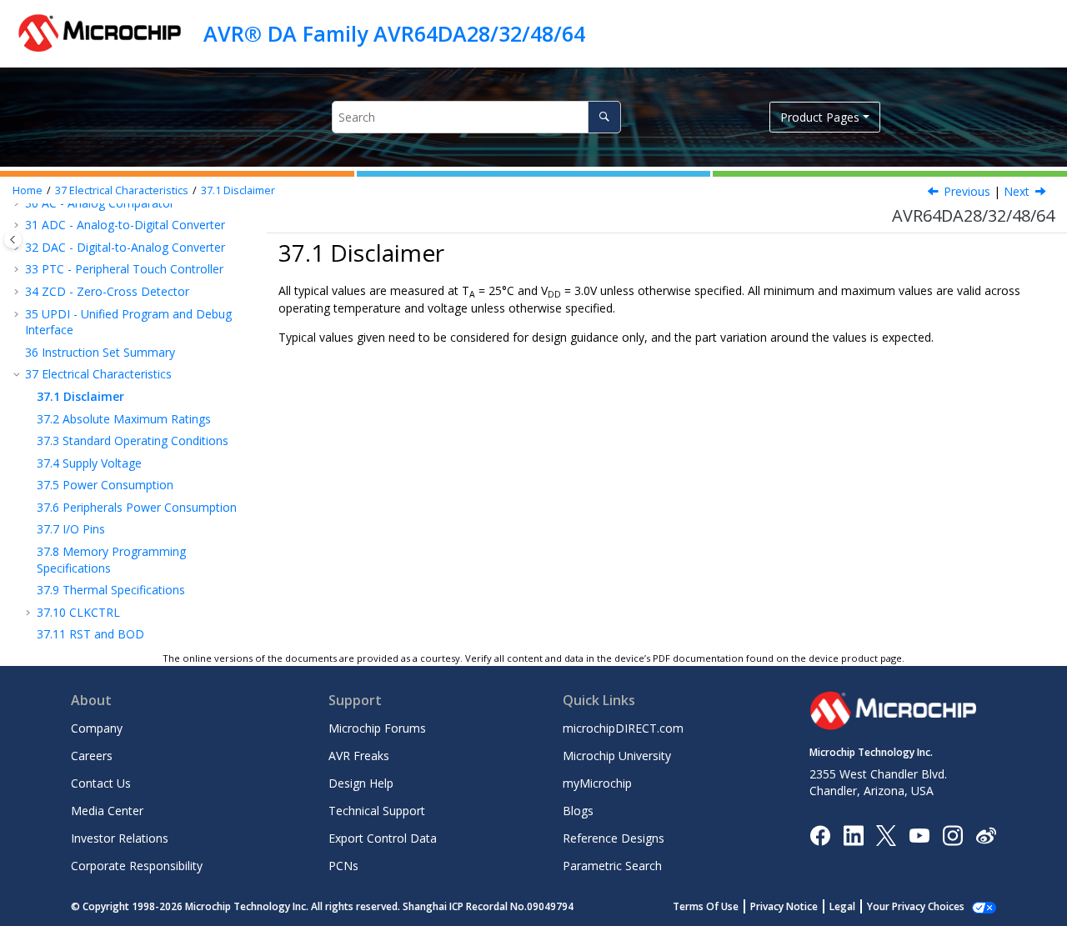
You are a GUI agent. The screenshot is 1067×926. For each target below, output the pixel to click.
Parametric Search (612, 865)
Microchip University (617, 755)
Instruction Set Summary (100, 352)
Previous (967, 191)
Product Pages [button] (819, 117)
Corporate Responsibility (137, 865)
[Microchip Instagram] (952, 834)
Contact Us (101, 783)
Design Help (360, 783)
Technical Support (376, 810)
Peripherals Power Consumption (137, 507)
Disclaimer (238, 190)
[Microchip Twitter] (886, 834)
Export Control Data (382, 838)
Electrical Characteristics (121, 190)
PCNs (343, 865)
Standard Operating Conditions (132, 440)
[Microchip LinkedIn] (853, 834)
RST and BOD (90, 634)
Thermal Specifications (111, 590)
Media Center (107, 810)
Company (97, 728)
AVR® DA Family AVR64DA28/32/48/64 (394, 33)
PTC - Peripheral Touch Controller (124, 269)
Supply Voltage (89, 463)
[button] (18, 225)
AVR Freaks (358, 755)
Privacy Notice (784, 906)
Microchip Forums (377, 728)
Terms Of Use (706, 906)
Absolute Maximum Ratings (124, 419)
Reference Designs (613, 838)
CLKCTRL (78, 612)
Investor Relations (119, 838)
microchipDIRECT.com (623, 728)
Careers (92, 755)
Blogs (578, 810)
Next (1016, 191)
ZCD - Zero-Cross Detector (107, 291)
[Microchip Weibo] (985, 835)
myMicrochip (597, 783)
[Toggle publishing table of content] (13, 239)
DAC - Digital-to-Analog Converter (125, 247)
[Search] (604, 117)
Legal (842, 906)
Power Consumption (105, 485)
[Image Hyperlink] (919, 835)
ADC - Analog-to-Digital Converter (125, 225)
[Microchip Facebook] (819, 834)
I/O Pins (71, 529)
